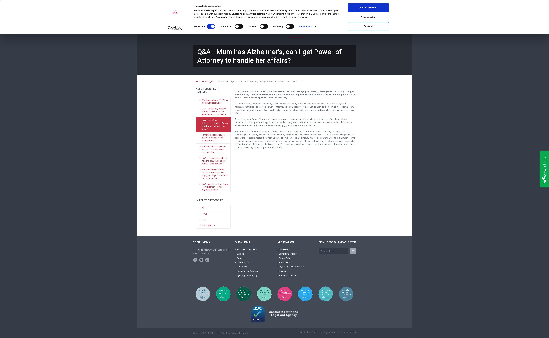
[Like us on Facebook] (195, 260)
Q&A (204, 219)
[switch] (239, 26)
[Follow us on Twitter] (201, 260)
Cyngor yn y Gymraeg (247, 275)
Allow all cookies (368, 7)
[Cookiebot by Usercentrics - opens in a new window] (175, 28)
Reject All (368, 26)
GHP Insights (207, 81)
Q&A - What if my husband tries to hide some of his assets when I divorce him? (214, 111)
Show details (305, 26)
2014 (219, 81)
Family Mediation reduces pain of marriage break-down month (213, 137)
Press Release (208, 225)
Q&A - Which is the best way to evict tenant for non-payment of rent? (215, 187)
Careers (240, 253)
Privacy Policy (285, 262)
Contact (240, 258)
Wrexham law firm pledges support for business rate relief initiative (214, 149)
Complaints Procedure (289, 253)
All (203, 207)
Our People (242, 266)
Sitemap (282, 271)
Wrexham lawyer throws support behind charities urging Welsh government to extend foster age (215, 173)
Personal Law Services (247, 271)
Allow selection (368, 17)
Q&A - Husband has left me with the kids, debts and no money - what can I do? (214, 161)
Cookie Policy (285, 258)
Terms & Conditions (288, 275)
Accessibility (284, 249)
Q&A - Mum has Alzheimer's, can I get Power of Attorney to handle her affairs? (215, 124)
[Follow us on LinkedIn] (207, 260)
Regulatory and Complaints (291, 266)
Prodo (245, 333)
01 (227, 81)
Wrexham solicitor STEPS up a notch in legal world (215, 101)
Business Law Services (247, 249)
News (204, 213)
